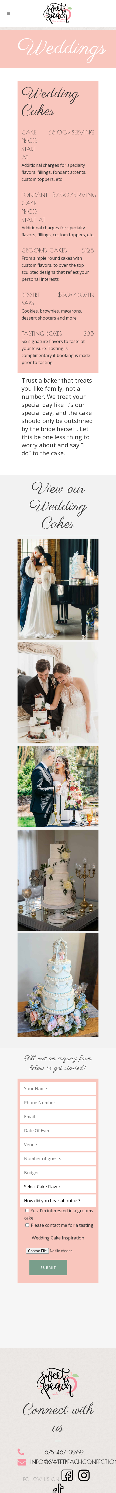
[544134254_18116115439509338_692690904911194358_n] (58, 985)
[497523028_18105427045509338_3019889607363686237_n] (58, 880)
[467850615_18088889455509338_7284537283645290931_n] (58, 589)
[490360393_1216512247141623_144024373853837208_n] (58, 786)
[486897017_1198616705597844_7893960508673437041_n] (58, 692)
